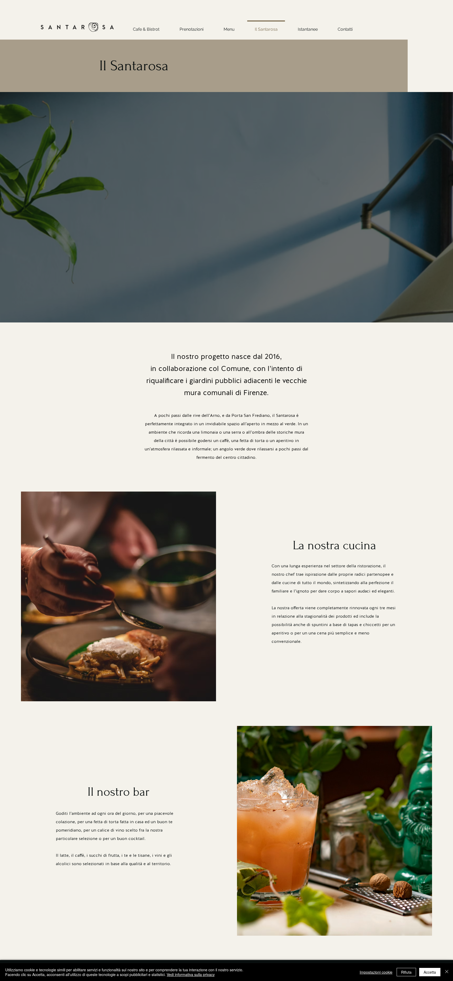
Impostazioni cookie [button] (376, 972)
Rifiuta (406, 972)
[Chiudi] (447, 972)
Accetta (430, 972)
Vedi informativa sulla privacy (191, 974)
